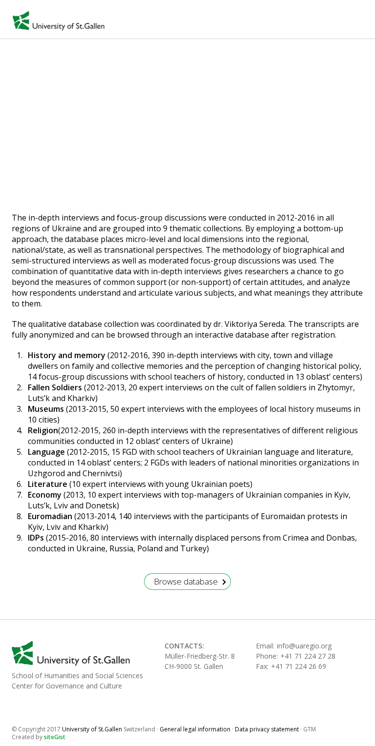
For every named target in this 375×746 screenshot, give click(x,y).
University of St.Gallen (58, 21)
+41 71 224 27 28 (307, 656)
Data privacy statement (267, 729)
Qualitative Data (130, 147)
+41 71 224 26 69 (298, 666)
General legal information (195, 729)
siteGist (54, 737)
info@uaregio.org (304, 645)
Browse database (186, 581)
